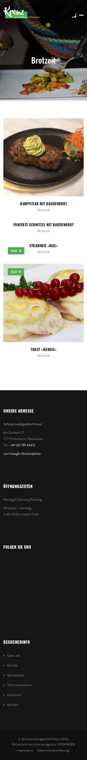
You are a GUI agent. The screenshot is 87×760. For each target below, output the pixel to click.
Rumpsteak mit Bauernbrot (43, 203)
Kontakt (12, 705)
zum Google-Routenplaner (22, 454)
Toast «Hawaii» (43, 349)
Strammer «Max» (43, 245)
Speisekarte (15, 675)
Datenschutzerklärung (53, 750)
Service (12, 665)
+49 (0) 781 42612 (22, 445)
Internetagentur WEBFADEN (54, 744)
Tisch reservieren (19, 685)
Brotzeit (43, 210)
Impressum (25, 750)
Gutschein (14, 695)
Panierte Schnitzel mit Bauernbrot (43, 224)
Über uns (13, 656)
